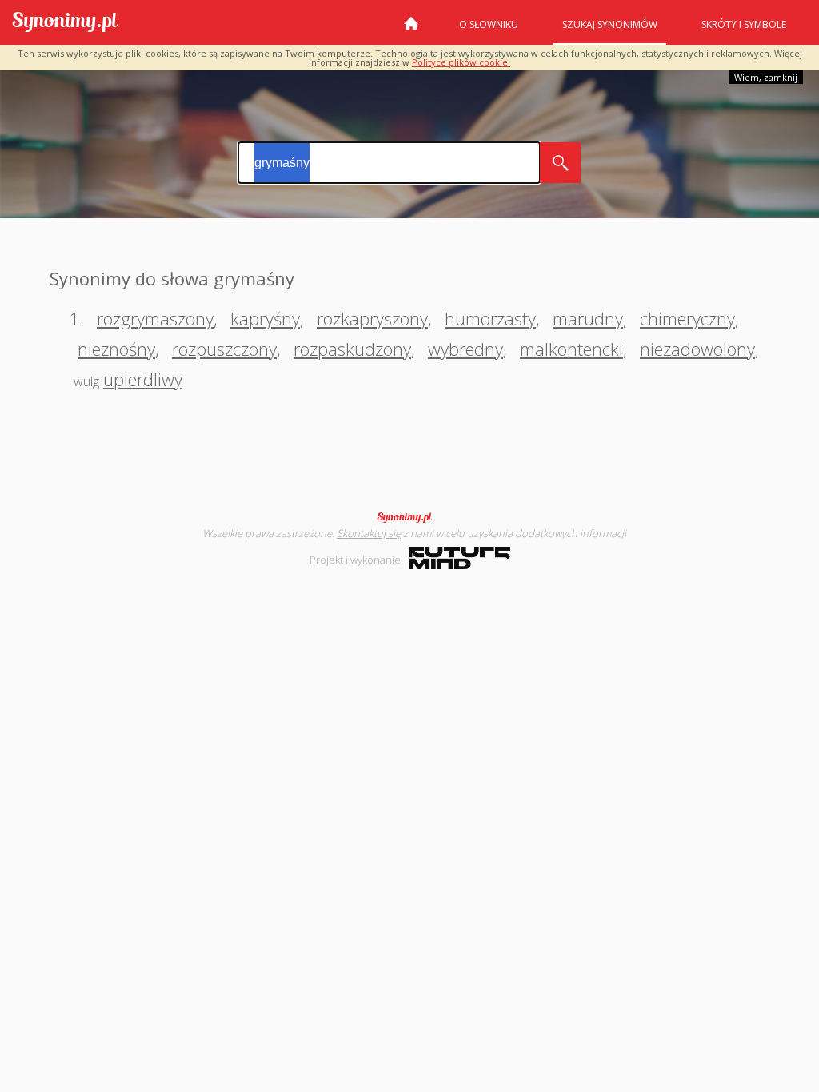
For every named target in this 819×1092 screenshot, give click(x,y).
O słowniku (488, 24)
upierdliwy (142, 379)
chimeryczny (687, 318)
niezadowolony (697, 349)
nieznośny (116, 349)
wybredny (465, 349)
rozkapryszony (372, 318)
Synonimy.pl (65, 23)
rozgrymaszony (155, 318)
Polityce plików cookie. (461, 62)
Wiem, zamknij (765, 77)
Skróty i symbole (743, 24)
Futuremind (459, 558)
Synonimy (409, 517)
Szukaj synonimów (609, 24)
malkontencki (571, 349)
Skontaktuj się (369, 533)
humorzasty (490, 318)
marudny (588, 318)
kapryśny (265, 318)
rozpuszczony (224, 349)
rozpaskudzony (352, 349)
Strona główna (411, 30)
